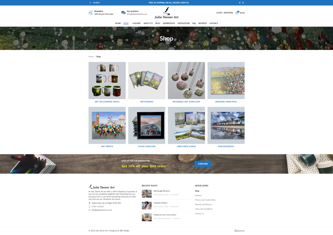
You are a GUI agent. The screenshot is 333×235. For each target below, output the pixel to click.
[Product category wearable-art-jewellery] (186, 83)
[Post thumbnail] (147, 193)
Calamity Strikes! (160, 203)
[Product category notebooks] (146, 83)
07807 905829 (98, 206)
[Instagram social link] (243, 3)
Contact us (199, 213)
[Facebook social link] (239, 3)
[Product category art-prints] (107, 128)
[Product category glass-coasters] (146, 128)
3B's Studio (124, 231)
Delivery (198, 195)
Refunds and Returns (203, 204)
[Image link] (102, 186)
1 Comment (174, 195)
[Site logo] (166, 12)
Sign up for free (104, 22)
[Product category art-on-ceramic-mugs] (107, 83)
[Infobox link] (134, 13)
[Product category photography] (226, 128)
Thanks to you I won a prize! (165, 214)
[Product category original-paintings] (226, 83)
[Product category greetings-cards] (186, 128)
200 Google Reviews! (162, 191)
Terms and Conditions (204, 209)
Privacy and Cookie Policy (205, 200)
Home (91, 56)
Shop (197, 191)
